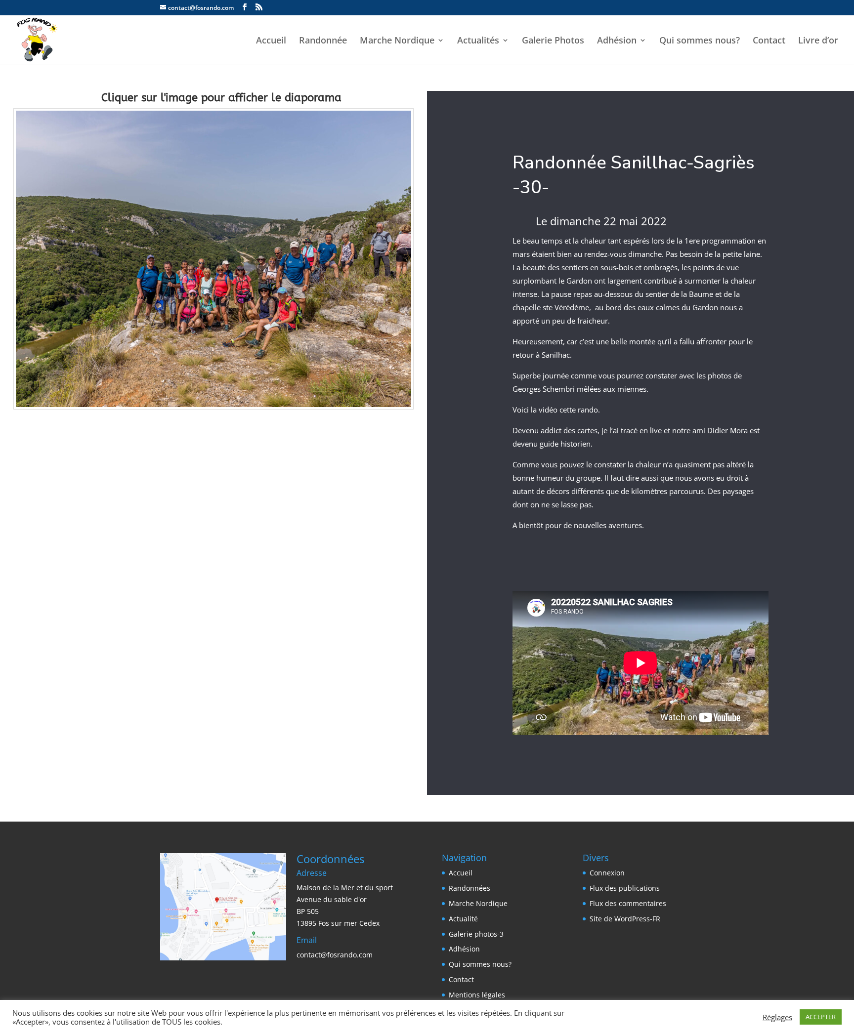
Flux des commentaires (628, 903)
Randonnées (469, 888)
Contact (769, 41)
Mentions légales (477, 994)
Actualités (478, 41)
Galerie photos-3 (476, 934)
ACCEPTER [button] (821, 1016)
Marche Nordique (397, 41)
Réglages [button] (777, 1017)
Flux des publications (625, 888)
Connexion (607, 872)
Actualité (463, 918)
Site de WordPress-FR (625, 918)
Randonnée (323, 41)
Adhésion (617, 41)
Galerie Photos (553, 41)
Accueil (271, 41)
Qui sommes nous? (699, 41)
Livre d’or (818, 41)
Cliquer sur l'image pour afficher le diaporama (221, 97)
